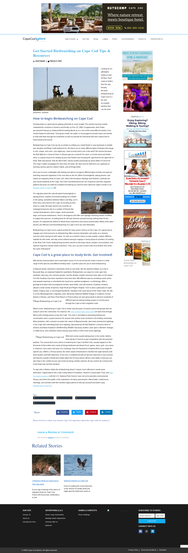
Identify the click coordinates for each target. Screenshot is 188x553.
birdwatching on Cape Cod (42, 386)
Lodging (105, 39)
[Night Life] (137, 98)
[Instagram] (147, 531)
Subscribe (152, 521)
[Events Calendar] (137, 223)
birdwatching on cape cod (44, 398)
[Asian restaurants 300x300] (137, 253)
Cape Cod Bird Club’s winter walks (82, 312)
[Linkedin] (153, 531)
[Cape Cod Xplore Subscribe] (137, 131)
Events (114, 39)
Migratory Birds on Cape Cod (43, 188)
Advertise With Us (156, 39)
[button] (62, 412)
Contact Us (142, 39)
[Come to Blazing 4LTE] (137, 177)
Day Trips (85, 39)
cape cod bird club (65, 398)
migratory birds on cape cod (45, 403)
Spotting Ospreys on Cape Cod (76, 481)
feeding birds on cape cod (86, 398)
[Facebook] (140, 531)
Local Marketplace (127, 39)
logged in (51, 438)
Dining (95, 39)
